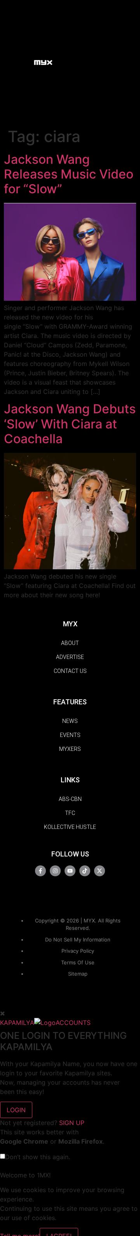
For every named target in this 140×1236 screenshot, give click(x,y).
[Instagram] (55, 870)
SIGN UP (71, 1123)
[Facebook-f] (40, 870)
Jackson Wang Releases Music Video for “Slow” (68, 174)
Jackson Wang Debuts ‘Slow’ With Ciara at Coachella (70, 423)
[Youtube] (70, 870)
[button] (24, 62)
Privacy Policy (77, 951)
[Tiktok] (84, 870)
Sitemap (78, 974)
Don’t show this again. (37, 1157)
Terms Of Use (77, 962)
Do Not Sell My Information (77, 939)
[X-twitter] (99, 870)
